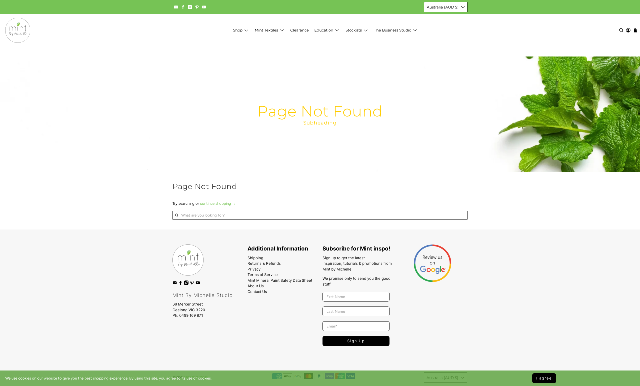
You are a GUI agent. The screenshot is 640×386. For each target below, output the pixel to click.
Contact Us (257, 291)
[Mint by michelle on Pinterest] (197, 7)
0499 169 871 (191, 315)
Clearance (299, 30)
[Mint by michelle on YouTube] (204, 7)
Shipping (255, 258)
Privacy (254, 269)
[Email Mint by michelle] (176, 7)
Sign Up (356, 340)
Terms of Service (263, 274)
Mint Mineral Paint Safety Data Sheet (280, 280)
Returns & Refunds (264, 263)
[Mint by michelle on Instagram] (190, 7)
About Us (256, 286)
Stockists (354, 30)
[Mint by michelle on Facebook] (183, 7)
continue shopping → (218, 203)
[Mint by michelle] (17, 30)
